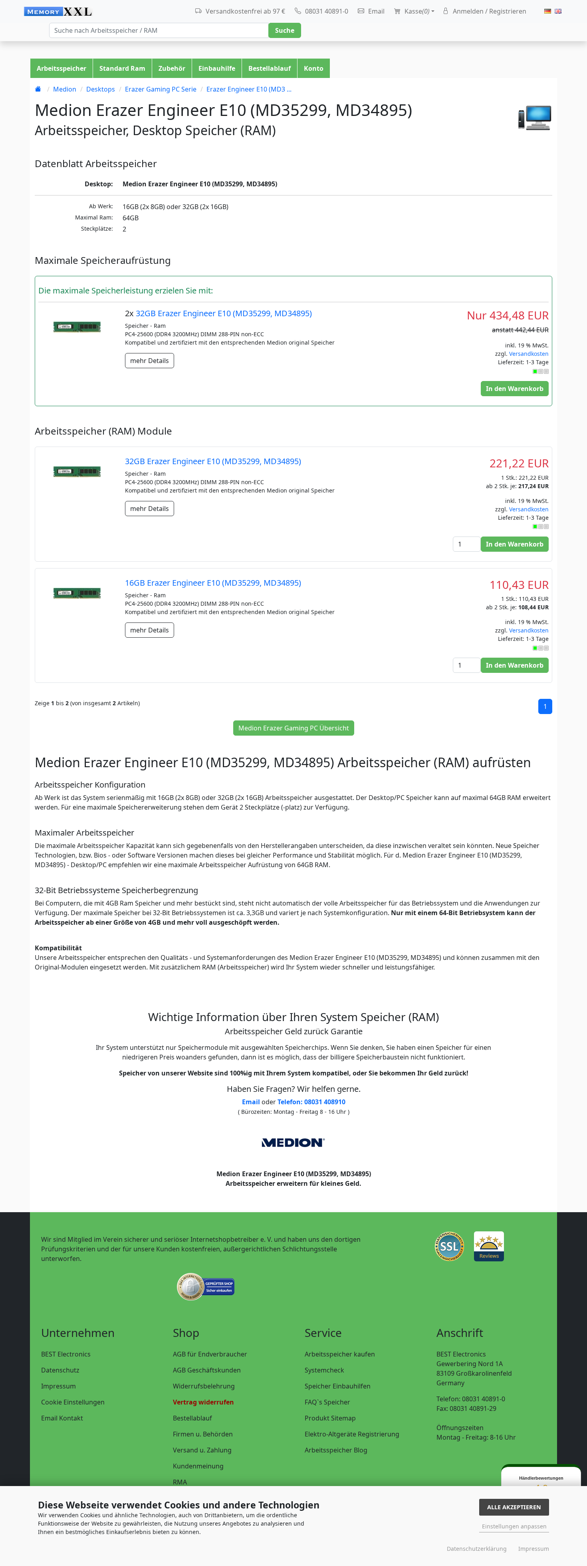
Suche (284, 30)
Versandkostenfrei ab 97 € (244, 11)
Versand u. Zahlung (202, 1450)
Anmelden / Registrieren (488, 11)
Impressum (58, 1386)
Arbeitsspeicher (61, 68)
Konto (313, 68)
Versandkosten (529, 353)
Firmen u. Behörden (203, 1434)
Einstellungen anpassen (514, 1526)
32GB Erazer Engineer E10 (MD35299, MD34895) (224, 313)
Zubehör (172, 68)
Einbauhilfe (216, 68)
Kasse (416, 11)
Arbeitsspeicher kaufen (340, 1354)
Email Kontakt (62, 1418)
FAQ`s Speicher (327, 1402)
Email (376, 11)
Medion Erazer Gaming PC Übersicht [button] (293, 728)
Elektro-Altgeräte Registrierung (352, 1434)
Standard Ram (122, 68)
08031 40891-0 (325, 11)
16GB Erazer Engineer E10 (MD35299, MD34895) (213, 582)
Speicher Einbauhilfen (338, 1386)
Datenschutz (60, 1370)
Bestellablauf (269, 68)
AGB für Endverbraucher (210, 1354)
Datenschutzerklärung (477, 1548)
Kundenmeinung (198, 1466)
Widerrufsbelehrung (204, 1386)
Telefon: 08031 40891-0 (470, 1398)
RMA (180, 1482)
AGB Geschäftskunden (207, 1370)
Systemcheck (324, 1370)
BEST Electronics (66, 1354)
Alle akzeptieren (514, 1507)
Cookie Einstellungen (73, 1402)
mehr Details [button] (149, 360)
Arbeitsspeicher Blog (336, 1450)
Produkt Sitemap (330, 1418)
